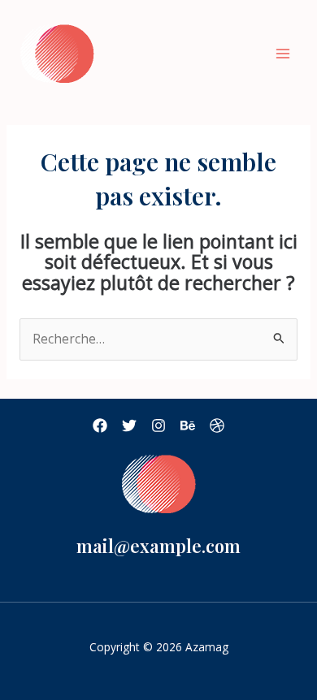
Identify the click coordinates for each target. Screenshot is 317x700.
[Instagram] (158, 425)
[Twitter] (129, 425)
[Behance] (187, 425)
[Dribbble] (217, 425)
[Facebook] (100, 425)
